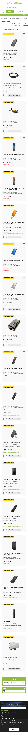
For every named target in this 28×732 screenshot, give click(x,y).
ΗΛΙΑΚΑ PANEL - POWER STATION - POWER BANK (13, 682)
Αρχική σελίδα (4, 18)
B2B (19, 12)
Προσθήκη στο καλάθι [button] (14, 95)
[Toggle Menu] (24, 15)
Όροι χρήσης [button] (4, 725)
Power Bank (6, 683)
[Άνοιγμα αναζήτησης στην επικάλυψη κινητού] (14, 7)
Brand (4, 688)
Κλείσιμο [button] (14, 729)
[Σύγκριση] (24, 34)
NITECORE (7, 691)
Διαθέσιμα (22, 25)
